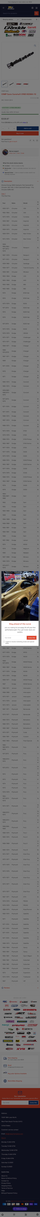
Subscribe (31, 638)
